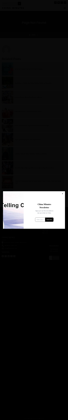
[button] (62, 193)
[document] (34, 210)
